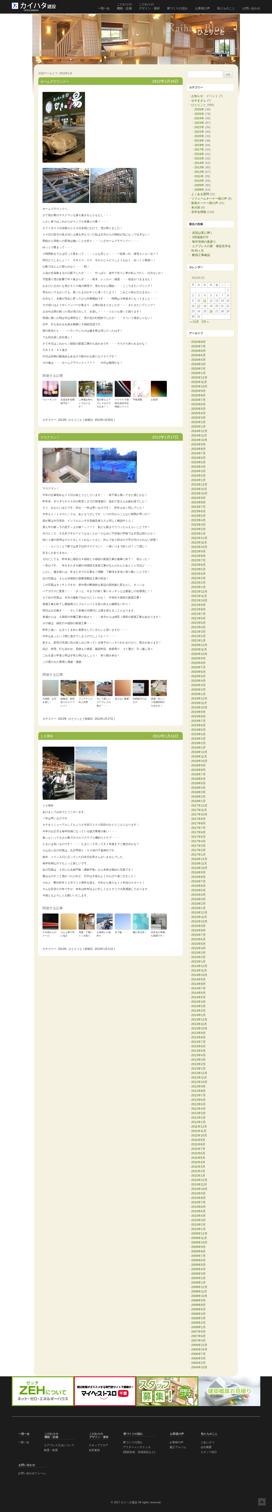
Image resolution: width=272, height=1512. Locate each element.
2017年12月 (199, 805)
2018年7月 (198, 774)
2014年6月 (198, 992)
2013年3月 (198, 1059)
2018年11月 (199, 756)
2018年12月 (199, 752)
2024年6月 (198, 457)
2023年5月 (198, 515)
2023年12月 (199, 484)
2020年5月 (198, 676)
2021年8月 (198, 609)
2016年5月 (198, 890)
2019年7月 (198, 720)
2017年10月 (199, 814)
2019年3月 (198, 738)
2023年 (199, 122)
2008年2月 (198, 1322)
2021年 (199, 131)
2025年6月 (198, 404)
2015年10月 (199, 921)
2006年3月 (198, 1358)
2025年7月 (198, 399)
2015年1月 (198, 961)
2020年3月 (198, 685)
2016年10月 (199, 868)
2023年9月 (198, 498)
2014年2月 (198, 1010)
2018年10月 (199, 761)
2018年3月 (198, 792)
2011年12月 (199, 1126)
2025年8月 (198, 395)
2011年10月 (199, 1135)
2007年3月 (198, 1340)
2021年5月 (198, 622)
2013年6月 (198, 1046)
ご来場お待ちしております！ (86, 403)
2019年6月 (198, 725)
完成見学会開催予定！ (68, 401)
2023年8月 (198, 502)
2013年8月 (198, 1037)
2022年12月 (199, 538)
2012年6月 (198, 1099)
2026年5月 (198, 355)
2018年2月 (198, 796)
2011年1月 (198, 1175)
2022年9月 (198, 551)
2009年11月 (199, 1238)
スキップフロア (98, 1445)
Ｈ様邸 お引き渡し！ (49, 700)
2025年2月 (198, 422)
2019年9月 (198, 712)
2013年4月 (198, 1055)
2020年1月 (198, 694)
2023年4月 (198, 520)
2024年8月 (198, 449)
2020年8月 (198, 662)
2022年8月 (198, 555)
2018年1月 (198, 801)
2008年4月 (198, 1313)
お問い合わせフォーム (32, 1473)
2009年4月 (198, 1269)
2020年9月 (198, 658)
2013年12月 (199, 1019)
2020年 (199, 136)
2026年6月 (198, 350)
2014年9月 (198, 979)
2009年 (199, 185)
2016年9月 (198, 872)
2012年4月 (198, 1108)
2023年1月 (198, 533)
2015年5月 (198, 943)
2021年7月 (198, 613)
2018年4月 (198, 787)
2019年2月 (198, 743)
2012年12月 (199, 1073)
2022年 (199, 127)
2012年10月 (199, 1082)
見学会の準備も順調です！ (158, 934)
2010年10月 (199, 1189)
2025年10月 (199, 386)
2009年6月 (198, 1260)
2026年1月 (198, 373)
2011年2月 (198, 1171)
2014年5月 (198, 997)
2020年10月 (199, 654)
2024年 (199, 118)
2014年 (199, 163)
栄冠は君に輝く (202, 232)
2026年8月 (198, 342)
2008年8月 (198, 1304)
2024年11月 (199, 435)
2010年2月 (198, 1224)
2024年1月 (198, 480)
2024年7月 (198, 453)
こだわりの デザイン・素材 (149, 6)
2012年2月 (198, 1117)
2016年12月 (199, 859)
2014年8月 (198, 983)
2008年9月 (198, 1300)
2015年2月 (198, 957)
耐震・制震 (51, 1450)
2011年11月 (199, 1131)
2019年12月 (199, 698)
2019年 (199, 140)
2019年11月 (199, 703)
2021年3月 (198, 631)
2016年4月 (198, 894)
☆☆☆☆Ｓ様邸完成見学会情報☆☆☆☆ (122, 403)
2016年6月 (198, 885)
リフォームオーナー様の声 (209, 198)
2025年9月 (198, 391)
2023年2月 (198, 529)
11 (204, 300)
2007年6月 (198, 1336)
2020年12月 (199, 645)
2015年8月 (198, 930)
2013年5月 (198, 1050)
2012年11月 (199, 1077)
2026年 (199, 109)
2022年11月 (199, 542)
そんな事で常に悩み (68, 934)
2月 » (205, 321)
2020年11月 (199, 649)
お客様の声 (202, 8)
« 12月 (194, 321)
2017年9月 (198, 819)
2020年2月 (198, 689)
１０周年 (46, 736)
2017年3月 (198, 845)
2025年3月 (198, 417)
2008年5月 (198, 1309)
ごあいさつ (207, 1442)
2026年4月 (198, 359)
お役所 (154, 399)
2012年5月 (198, 1104)
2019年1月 (198, 747)
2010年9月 (198, 1193)
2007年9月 (198, 1331)
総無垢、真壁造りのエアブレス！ (68, 702)
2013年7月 (198, 1041)
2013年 (199, 167)
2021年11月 (199, 596)
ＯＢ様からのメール (49, 934)
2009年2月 (198, 1278)
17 (198, 306)
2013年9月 (198, 1033)
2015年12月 (199, 912)
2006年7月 (198, 1354)
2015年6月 (198, 939)
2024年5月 (198, 462)
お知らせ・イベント (204, 96)
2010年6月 (198, 1206)
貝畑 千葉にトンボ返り (86, 934)
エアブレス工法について (59, 1445)
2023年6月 (198, 511)
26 (211, 311)
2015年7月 (198, 934)
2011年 (199, 176)
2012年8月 (198, 1090)
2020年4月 (198, 680)
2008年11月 (199, 1291)
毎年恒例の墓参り (204, 241)
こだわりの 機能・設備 (124, 6)
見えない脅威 (122, 698)
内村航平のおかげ (140, 700)
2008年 (199, 189)
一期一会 (104, 8)
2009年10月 (199, 1242)
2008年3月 (198, 1318)
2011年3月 (198, 1166)
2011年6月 (198, 1153)
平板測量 (137, 399)
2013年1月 (198, 1068)
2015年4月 (198, 948)
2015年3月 (198, 952)
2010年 (199, 180)
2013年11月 (199, 1024)
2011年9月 (198, 1140)
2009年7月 (198, 1255)
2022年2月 (198, 582)
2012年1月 (198, 1122)
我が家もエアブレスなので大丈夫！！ (104, 403)
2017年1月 (198, 854)
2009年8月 (198, 1251)
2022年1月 (198, 587)
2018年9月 (198, 765)
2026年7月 (198, 346)
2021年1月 (198, 640)
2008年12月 (199, 1287)
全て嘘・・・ (122, 932)
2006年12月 (199, 1345)
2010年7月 (198, 1202)
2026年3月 (198, 364)
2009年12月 (199, 1233)
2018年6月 (198, 778)
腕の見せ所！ (140, 932)
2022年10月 (199, 547)
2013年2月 (198, 1064)
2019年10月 (199, 707)
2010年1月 (198, 1229)
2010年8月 (198, 1197)
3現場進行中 (200, 237)
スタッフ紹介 (209, 1452)
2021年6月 (198, 618)
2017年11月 (199, 810)
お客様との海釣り (104, 934)
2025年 (199, 113)
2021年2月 (198, 636)
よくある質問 (200, 194)
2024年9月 (198, 444)
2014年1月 (198, 1015)
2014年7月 (198, 988)
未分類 (195, 207)
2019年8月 (198, 716)
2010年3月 (198, 1220)
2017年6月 (198, 832)
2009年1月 (198, 1282)
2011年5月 (198, 1157)
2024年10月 (199, 440)
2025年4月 (198, 413)
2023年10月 (199, 493)
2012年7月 (198, 1095)
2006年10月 (199, 1349)
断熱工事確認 (201, 255)
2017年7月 (198, 827)
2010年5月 (198, 1211)
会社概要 (206, 1447)
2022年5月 (198, 569)
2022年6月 (198, 564)
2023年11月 (199, 489)
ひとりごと (75, 419)
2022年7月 (198, 560)
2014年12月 (199, 966)
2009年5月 (198, 1264)
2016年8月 (198, 876)
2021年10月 (199, 600)
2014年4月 (198, 1001)
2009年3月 (198, 1273)
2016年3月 (198, 899)
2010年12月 (199, 1180)
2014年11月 (199, 970)
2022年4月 (198, 573)
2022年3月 (198, 578)
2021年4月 (198, 627)
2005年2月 (198, 1362)
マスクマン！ (50, 437)
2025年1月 (198, 426)
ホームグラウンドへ (54, 81)
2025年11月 (199, 382)
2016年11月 (199, 863)
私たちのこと (226, 8)
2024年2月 (198, 475)
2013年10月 (199, 1028)
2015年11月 (199, 917)
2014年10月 (199, 975)
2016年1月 (198, 908)
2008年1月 (198, 1327)
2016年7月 (198, 881)
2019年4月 (198, 734)
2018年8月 (198, 769)
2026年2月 (198, 368)
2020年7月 (198, 667)
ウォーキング (49, 399)
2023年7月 (198, 506)
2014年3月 (198, 1006)
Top (262, 1502)
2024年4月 (198, 466)
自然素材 (94, 1450)
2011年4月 (198, 1162)
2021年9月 (198, 605)
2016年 (199, 154)
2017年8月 (198, 823)
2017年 (199, 149)
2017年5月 (198, 836)
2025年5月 (198, 408)
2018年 (199, 145)
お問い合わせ (251, 8)
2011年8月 (198, 1144)
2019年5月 (198, 729)
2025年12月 (199, 377)
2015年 (199, 158)
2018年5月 (198, 783)
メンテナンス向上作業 (86, 700)
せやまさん (198, 100)
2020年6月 (198, 671)
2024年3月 (198, 471)
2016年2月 (198, 903)
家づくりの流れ (177, 8)
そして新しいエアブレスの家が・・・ (104, 702)
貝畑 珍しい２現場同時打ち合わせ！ (158, 702)
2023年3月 (198, 524)
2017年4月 (198, 841)
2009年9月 (198, 1247)
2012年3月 (198, 1113)
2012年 (62, 419)
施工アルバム (178, 1447)
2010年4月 (198, 1215)
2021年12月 (199, 591)
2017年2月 (198, 850)
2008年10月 (199, 1296)
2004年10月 (199, 1367)
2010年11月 (199, 1184)
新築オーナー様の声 (204, 203)
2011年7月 (198, 1148)
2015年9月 (198, 926)
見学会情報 (198, 212)
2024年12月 (199, 431)
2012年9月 (198, 1086)
